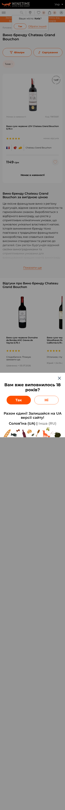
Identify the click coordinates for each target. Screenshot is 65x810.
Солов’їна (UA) (22, 423)
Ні (46, 400)
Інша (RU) (47, 423)
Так (18, 400)
